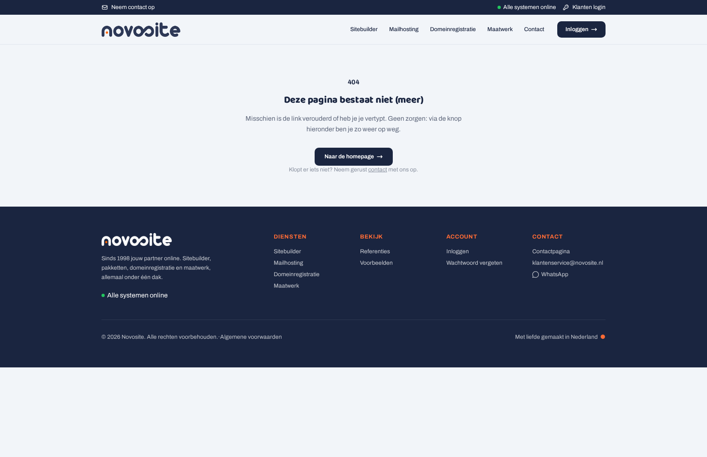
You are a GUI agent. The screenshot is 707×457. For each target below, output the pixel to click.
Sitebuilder (364, 29)
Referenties (375, 251)
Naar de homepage (349, 156)
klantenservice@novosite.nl (567, 263)
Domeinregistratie (453, 29)
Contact (534, 29)
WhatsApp (554, 274)
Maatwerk (500, 29)
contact (377, 170)
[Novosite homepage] (140, 29)
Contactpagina (551, 251)
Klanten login (589, 7)
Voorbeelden (376, 263)
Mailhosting (404, 29)
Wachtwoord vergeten (474, 263)
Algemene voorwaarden (251, 337)
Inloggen (576, 29)
